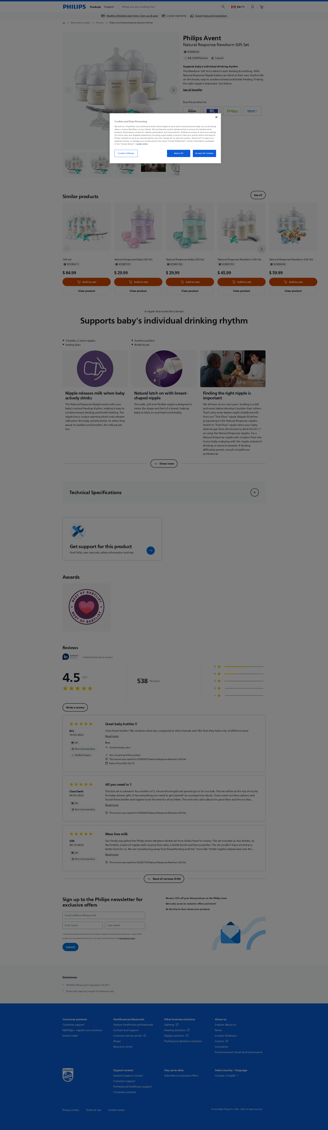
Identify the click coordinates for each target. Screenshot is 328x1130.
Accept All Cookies (204, 153)
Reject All (178, 153)
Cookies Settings (126, 153)
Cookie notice (142, 144)
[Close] (216, 117)
